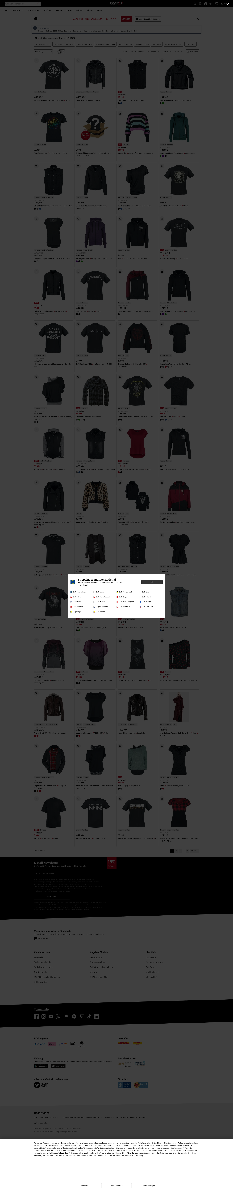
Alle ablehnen (117, 1186)
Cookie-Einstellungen (60, 1155)
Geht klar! (84, 1186)
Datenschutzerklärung (135, 1155)
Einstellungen (149, 1185)
